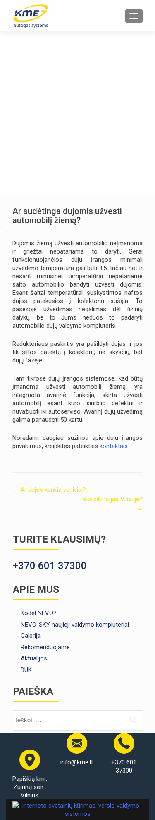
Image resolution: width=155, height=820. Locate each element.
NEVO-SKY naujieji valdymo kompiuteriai (75, 624)
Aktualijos (34, 658)
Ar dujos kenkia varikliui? (49, 489)
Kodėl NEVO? (39, 613)
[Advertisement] (77, 112)
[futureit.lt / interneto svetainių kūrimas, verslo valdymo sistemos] (77, 809)
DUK (26, 670)
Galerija (31, 635)
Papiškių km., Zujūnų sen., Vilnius (29, 787)
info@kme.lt (76, 762)
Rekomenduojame (45, 647)
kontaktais (114, 446)
